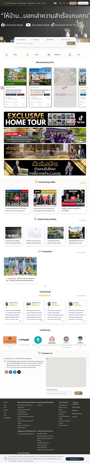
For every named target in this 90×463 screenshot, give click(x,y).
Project (39, 3)
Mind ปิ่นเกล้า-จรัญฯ (42, 433)
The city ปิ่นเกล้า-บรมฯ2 (43, 443)
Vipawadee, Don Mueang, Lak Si (27, 431)
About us (75, 410)
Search (71, 43)
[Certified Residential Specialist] (80, 339)
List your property (72, 3)
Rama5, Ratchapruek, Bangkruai (27, 402)
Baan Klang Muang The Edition (45, 436)
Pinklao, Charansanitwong (45, 431)
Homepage (13, 3)
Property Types (31, 3)
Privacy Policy (76, 407)
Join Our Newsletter (52, 389)
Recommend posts (21, 3)
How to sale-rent (77, 413)
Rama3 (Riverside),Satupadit (45, 402)
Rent (5, 407)
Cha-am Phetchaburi (23, 453)
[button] (87, 24)
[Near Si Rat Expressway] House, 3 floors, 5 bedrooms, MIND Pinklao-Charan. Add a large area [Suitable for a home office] (40, 91)
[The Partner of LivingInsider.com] (38, 339)
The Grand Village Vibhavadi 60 (26, 433)
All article (82, 220)
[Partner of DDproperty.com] (52, 339)
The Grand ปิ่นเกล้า (42, 447)
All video (82, 183)
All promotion (81, 252)
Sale (5, 405)
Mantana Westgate (23, 414)
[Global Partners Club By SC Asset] (10, 339)
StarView (39, 405)
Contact (44, 3)
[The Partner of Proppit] (24, 339)
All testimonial (80, 295)
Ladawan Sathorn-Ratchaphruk (45, 449)
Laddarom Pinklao (42, 445)
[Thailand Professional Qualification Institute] (66, 339)
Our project (7, 417)
